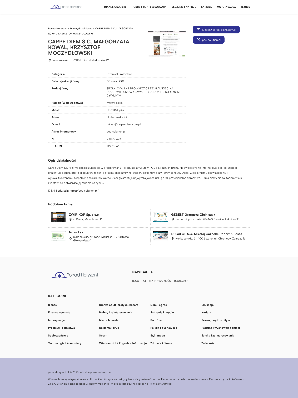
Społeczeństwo (58, 335)
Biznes (245, 6)
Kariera (206, 6)
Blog (135, 280)
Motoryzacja (226, 6)
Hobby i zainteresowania (149, 6)
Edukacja (207, 305)
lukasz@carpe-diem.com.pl (124, 124)
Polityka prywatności (157, 280)
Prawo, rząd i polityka (216, 320)
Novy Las (76, 232)
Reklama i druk (109, 327)
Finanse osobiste (114, 6)
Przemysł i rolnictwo (119, 74)
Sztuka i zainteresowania (217, 335)
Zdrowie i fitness (161, 343)
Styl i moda (157, 335)
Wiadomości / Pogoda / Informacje (123, 343)
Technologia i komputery (64, 343)
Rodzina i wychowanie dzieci (220, 327)
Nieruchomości (109, 320)
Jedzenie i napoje (184, 6)
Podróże (156, 320)
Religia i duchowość (163, 327)
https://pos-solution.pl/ (84, 190)
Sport (102, 335)
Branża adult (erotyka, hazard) (119, 305)
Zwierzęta (208, 343)
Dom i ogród (158, 305)
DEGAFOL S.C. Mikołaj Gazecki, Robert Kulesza (206, 234)
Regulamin (181, 280)
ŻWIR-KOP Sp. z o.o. (84, 214)
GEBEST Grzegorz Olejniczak (193, 214)
